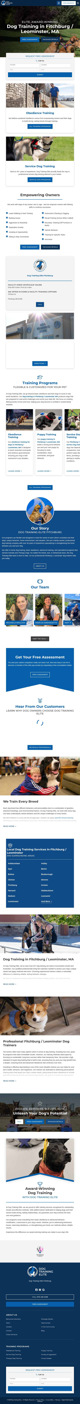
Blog (42, 1331)
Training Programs (17, 1346)
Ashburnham (14, 863)
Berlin (44, 869)
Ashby (44, 863)
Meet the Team (39, 639)
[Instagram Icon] (40, 1290)
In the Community (48, 1327)
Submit (40, 75)
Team (8, 1323)
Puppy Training (46, 1351)
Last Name (44, 64)
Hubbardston (47, 890)
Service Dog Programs (40, 180)
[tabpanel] (19, 442)
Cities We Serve (11, 1334)
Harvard (11, 890)
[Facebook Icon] (36, 1290)
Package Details (50, 39)
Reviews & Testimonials (40, 747)
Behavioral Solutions (13, 1319)
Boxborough (47, 874)
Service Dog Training (13, 1354)
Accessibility (49, 1400)
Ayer (10, 869)
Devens (44, 880)
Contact (9, 1331)
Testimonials (45, 1323)
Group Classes (46, 1358)
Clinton (11, 880)
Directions (39, 363)
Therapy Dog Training (14, 1358)
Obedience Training (13, 1351)
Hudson (11, 896)
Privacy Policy (40, 1400)
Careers (9, 1327)
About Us (40, 566)
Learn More (14, 471)
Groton (44, 885)
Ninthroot (40, 1401)
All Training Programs (40, 126)
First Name (12, 64)
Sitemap (57, 1400)
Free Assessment (68, 3)
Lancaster (45, 896)
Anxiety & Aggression (48, 1354)
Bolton (11, 874)
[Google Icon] (43, 1290)
